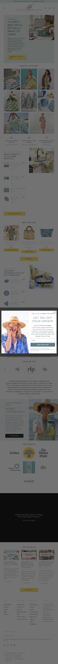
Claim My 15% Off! (43, 345)
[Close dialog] (55, 312)
